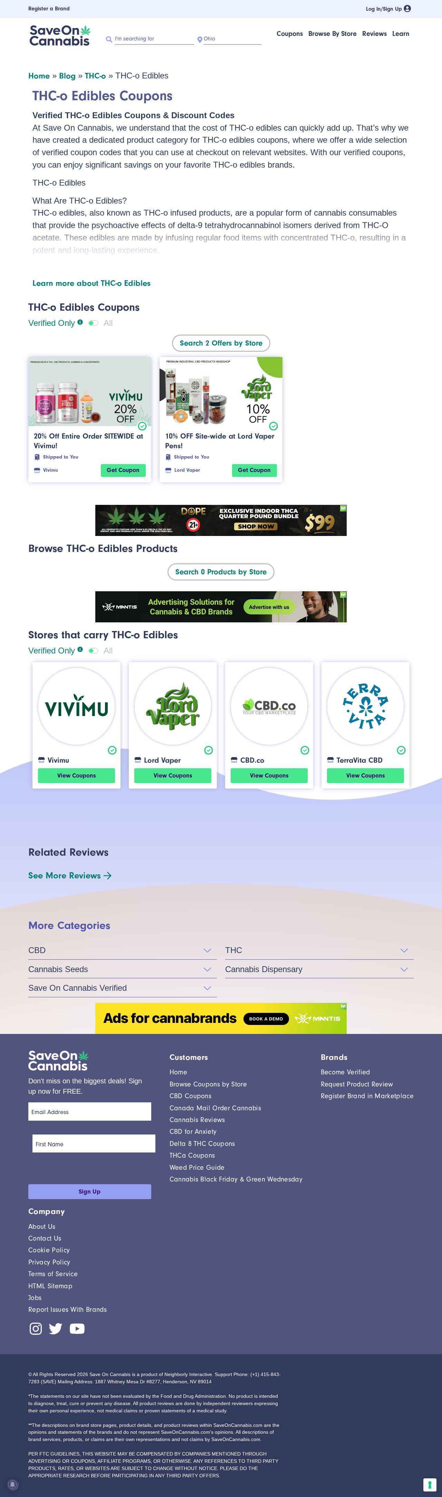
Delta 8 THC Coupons (202, 1144)
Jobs (34, 1298)
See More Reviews (64, 875)
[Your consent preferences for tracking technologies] (429, 1484)
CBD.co (252, 760)
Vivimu (50, 470)
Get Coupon (123, 470)
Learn (401, 34)
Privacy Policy (49, 1262)
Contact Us (44, 1238)
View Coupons (76, 775)
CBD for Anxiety (193, 1132)
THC (233, 950)
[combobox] (221, 343)
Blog (67, 76)
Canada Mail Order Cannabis (215, 1108)
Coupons (290, 34)
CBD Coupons (191, 1096)
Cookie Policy (49, 1250)
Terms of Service (53, 1274)
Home (39, 76)
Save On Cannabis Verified (77, 987)
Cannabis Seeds (58, 969)
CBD (37, 950)
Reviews (374, 34)
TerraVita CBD (360, 760)
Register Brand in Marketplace (367, 1096)
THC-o (95, 76)
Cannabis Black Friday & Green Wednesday (236, 1179)
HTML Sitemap (50, 1286)
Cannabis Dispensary (263, 969)
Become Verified (345, 1072)
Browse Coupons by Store (208, 1084)
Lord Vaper (187, 470)
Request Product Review (357, 1084)
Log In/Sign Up (385, 9)
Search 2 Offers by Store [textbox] (221, 343)
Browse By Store (332, 34)
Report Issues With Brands (67, 1310)
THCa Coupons (192, 1155)
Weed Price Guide (197, 1167)
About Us (42, 1227)
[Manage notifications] (12, 1484)
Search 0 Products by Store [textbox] (221, 571)
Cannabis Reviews (197, 1120)
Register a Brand (49, 9)
